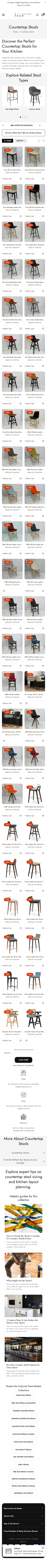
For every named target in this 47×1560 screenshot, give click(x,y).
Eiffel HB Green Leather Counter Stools (35, 470)
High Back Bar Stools (23, 1442)
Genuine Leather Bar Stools (23, 1418)
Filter (9, 141)
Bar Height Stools (12, 109)
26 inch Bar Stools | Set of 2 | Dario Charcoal (12, 732)
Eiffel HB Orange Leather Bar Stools (34, 507)
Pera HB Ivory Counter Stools (35, 170)
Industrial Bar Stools (23, 1493)
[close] (45, 3)
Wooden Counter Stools (23, 1411)
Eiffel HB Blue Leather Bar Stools (34, 545)
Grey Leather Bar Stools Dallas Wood (12, 957)
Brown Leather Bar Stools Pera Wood (12, 882)
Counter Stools (34, 109)
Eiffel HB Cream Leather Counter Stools (35, 582)
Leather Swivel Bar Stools (23, 1426)
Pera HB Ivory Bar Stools (12, 170)
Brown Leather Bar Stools (23, 1479)
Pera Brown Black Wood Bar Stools (12, 432)
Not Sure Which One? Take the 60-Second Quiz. (23, 133)
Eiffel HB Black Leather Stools (12, 620)
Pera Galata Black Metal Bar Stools (34, 245)
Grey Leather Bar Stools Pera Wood (34, 844)
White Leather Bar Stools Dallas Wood (12, 919)
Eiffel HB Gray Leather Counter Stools (12, 657)
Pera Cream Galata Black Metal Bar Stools (34, 320)
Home (15, 31)
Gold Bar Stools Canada (24, 1434)
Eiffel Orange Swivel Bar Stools (12, 807)
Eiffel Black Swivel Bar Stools (35, 732)
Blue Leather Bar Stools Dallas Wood (35, 994)
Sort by (20, 141)
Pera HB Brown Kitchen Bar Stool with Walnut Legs (35, 207)
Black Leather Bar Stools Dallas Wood (35, 919)
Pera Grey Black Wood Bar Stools (12, 395)
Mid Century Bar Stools (23, 1457)
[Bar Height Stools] (12, 96)
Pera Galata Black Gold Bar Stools (12, 245)
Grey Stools (23, 1464)
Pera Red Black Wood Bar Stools (12, 357)
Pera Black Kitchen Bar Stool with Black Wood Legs (34, 357)
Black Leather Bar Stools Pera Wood (12, 844)
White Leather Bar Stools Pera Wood (35, 807)
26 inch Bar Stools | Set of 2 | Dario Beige (35, 695)
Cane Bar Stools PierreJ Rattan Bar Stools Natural (12, 1032)
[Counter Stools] (35, 96)
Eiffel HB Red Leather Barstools (12, 695)
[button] (41, 96)
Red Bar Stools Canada (23, 1472)
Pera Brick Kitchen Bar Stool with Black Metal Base (12, 320)
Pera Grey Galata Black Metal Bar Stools (12, 282)
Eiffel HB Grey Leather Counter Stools (12, 470)
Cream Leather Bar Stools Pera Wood (35, 882)
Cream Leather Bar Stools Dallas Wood (34, 957)
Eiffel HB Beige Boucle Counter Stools (12, 582)
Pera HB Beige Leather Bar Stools (12, 207)
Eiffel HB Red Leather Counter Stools (12, 545)
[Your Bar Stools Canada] (23, 15)
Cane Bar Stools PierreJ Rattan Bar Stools (35, 1032)
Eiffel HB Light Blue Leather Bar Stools (12, 507)
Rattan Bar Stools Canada (23, 1486)
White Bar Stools (23, 1395)
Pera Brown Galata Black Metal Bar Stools (35, 282)
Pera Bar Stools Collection (23, 1403)
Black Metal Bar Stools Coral (12, 994)
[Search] (37, 15)
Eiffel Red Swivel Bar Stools (34, 769)
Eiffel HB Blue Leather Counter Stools (35, 657)
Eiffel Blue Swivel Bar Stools (12, 769)
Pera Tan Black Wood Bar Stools (34, 395)
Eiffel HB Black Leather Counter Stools (34, 432)
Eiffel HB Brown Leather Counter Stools (35, 620)
